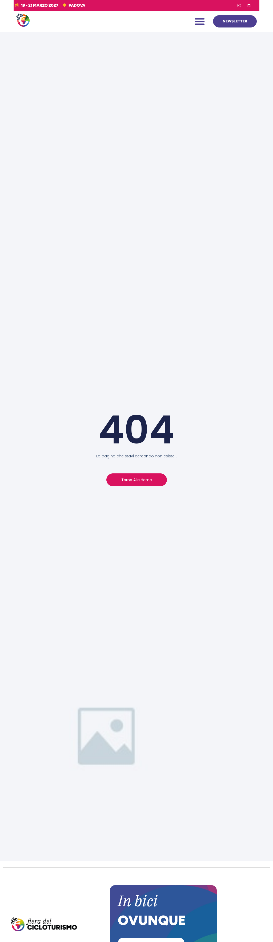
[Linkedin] (249, 5)
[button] (200, 21)
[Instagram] (239, 5)
